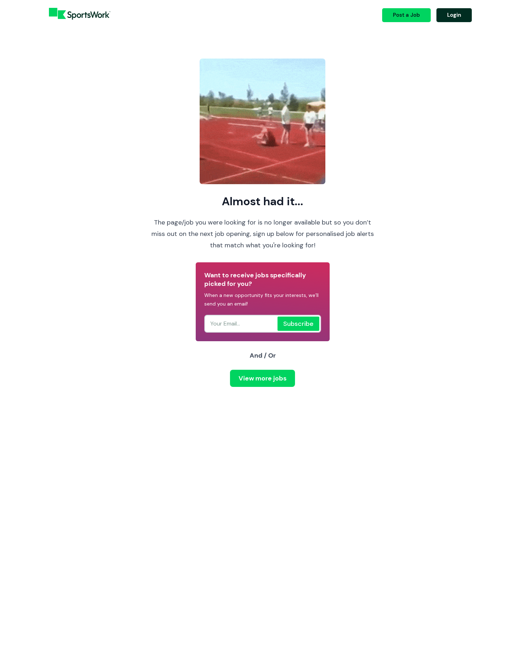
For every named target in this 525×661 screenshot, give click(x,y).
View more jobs (262, 378)
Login (454, 15)
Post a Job (406, 15)
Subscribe (298, 323)
